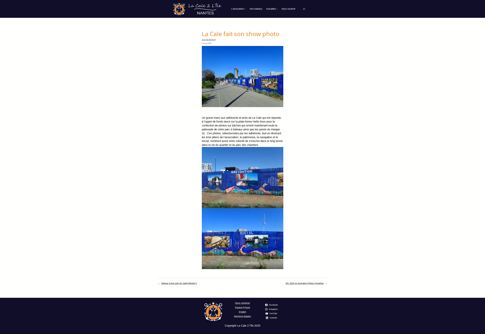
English (242, 312)
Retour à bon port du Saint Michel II (179, 283)
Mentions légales (242, 316)
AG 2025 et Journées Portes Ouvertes (305, 283)
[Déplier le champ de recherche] (304, 9)
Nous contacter (242, 303)
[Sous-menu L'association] (245, 9)
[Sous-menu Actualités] (277, 9)
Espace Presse (242, 307)
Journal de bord (209, 40)
